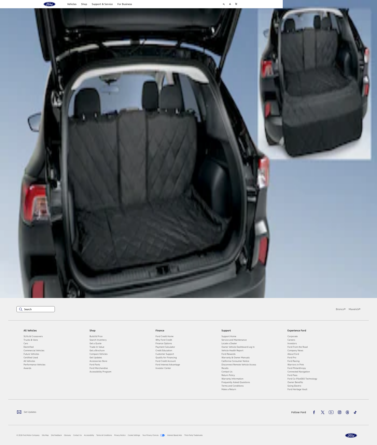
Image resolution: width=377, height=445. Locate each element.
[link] (45, 435)
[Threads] (347, 412)
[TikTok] (355, 412)
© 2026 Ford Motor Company (27, 435)
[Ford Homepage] (351, 435)
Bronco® (341, 309)
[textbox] (35, 309)
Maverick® (355, 309)
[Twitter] (322, 412)
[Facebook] (315, 412)
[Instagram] (339, 412)
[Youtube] (331, 412)
